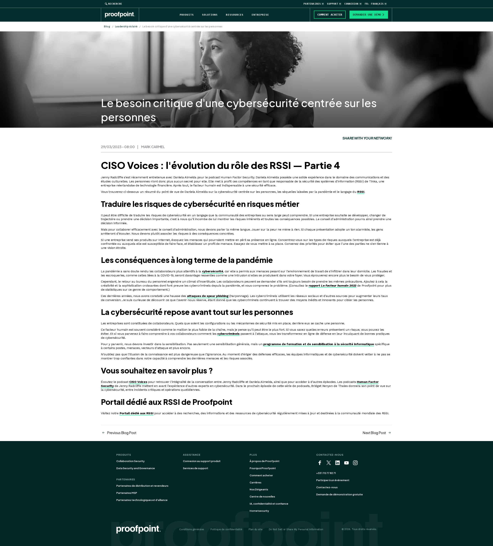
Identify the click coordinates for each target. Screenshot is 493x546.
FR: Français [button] (374, 4)
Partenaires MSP (126, 492)
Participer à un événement (332, 480)
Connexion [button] (351, 4)
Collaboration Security (130, 461)
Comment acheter (261, 475)
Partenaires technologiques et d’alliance (142, 500)
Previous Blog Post (121, 432)
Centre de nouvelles (262, 496)
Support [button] (332, 4)
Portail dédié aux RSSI (136, 413)
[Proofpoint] (122, 15)
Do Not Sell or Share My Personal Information (296, 529)
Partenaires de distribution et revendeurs (142, 485)
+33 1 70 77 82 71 (326, 473)
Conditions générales (191, 529)
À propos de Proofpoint (264, 461)
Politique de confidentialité (226, 529)
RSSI (360, 192)
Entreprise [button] (260, 14)
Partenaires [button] (312, 4)
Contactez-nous (327, 487)
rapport (332, 285)
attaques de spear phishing (208, 296)
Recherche (115, 4)
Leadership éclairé (126, 26)
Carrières (255, 482)
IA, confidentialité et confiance (269, 503)
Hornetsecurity (259, 510)
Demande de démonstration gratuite (339, 494)
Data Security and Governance (135, 468)
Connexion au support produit (202, 461)
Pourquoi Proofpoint (263, 468)
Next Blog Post (374, 432)
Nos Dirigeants (259, 489)
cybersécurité (212, 271)
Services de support (195, 468)
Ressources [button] (234, 14)
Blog (107, 26)
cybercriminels (228, 333)
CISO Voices (138, 382)
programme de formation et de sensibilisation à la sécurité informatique (318, 344)
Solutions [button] (210, 14)
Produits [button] (187, 14)
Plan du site (255, 529)
